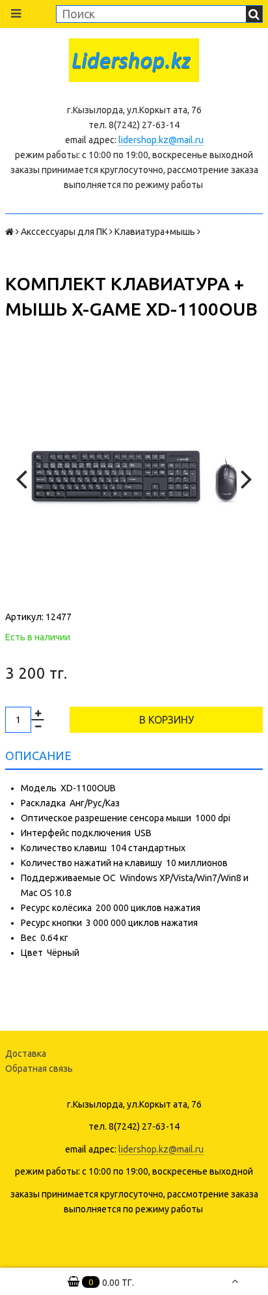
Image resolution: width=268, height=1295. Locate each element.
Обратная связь (39, 1068)
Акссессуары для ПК (64, 231)
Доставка (25, 1053)
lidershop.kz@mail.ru (161, 140)
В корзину (166, 720)
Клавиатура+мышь (154, 231)
